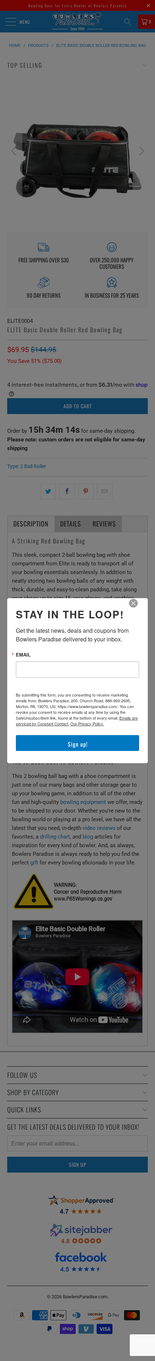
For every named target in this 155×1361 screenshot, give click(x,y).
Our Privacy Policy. (87, 723)
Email (23, 654)
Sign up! (78, 744)
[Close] (138, 608)
